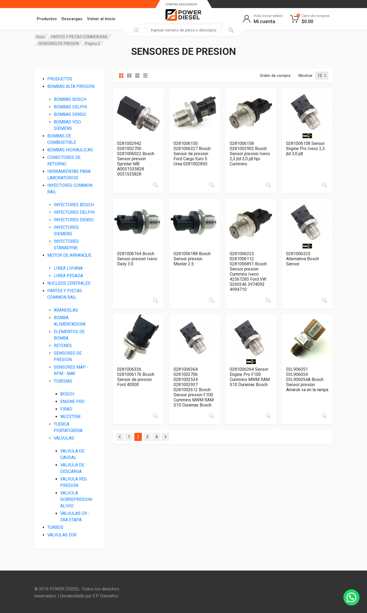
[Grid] (121, 76)
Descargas (72, 18)
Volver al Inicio (101, 18)
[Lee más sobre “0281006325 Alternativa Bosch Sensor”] (324, 300)
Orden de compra (275, 75)
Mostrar (305, 75)
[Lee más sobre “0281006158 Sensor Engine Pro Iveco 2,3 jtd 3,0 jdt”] (324, 185)
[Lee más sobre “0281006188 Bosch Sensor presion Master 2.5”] (212, 300)
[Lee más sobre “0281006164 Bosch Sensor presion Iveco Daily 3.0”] (155, 300)
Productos (47, 18)
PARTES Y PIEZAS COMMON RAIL (79, 37)
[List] (137, 76)
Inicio (40, 37)
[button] (351, 597)
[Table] (145, 76)
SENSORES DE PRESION (58, 43)
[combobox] (183, 30)
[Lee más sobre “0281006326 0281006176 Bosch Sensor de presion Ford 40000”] (155, 416)
